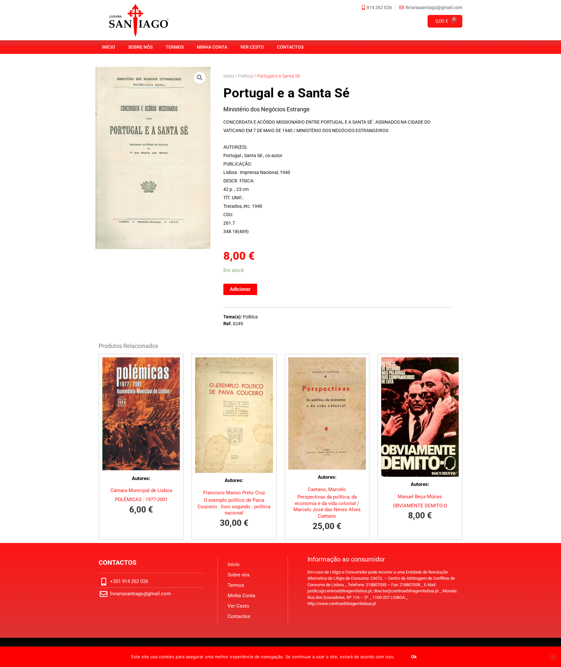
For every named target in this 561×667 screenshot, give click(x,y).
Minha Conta (212, 47)
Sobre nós (140, 47)
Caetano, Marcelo (327, 489)
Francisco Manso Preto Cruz (234, 493)
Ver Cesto (252, 47)
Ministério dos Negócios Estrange (266, 109)
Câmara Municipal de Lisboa (141, 490)
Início (108, 47)
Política (245, 76)
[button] (200, 77)
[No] (553, 657)
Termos (175, 47)
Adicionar (240, 289)
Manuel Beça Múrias (420, 497)
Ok (414, 656)
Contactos (290, 47)
